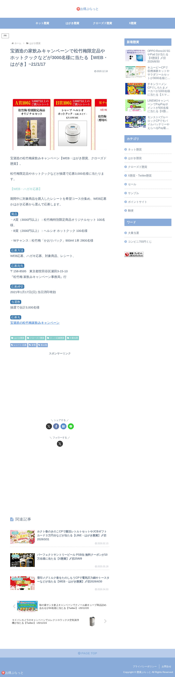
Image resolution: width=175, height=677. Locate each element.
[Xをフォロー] (60, 444)
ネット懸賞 (135, 149)
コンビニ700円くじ (140, 241)
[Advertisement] (59, 84)
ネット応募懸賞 (57, 338)
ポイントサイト (137, 201)
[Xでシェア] (49, 426)
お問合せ (166, 666)
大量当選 (74, 338)
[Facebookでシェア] (56, 426)
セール (132, 184)
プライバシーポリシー (145, 666)
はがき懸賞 (19, 338)
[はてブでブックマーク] (63, 426)
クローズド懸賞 (37, 338)
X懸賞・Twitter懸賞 (140, 175)
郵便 (130, 210)
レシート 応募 (20, 345)
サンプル (133, 193)
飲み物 (44, 345)
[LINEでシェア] (71, 426)
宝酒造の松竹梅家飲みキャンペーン (34, 323)
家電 (34, 345)
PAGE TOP (88, 653)
